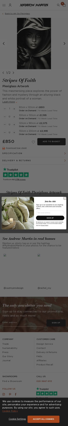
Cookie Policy (10, 411)
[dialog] (34, 412)
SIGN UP (50, 218)
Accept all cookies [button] (43, 419)
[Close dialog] (64, 198)
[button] (17, 419)
